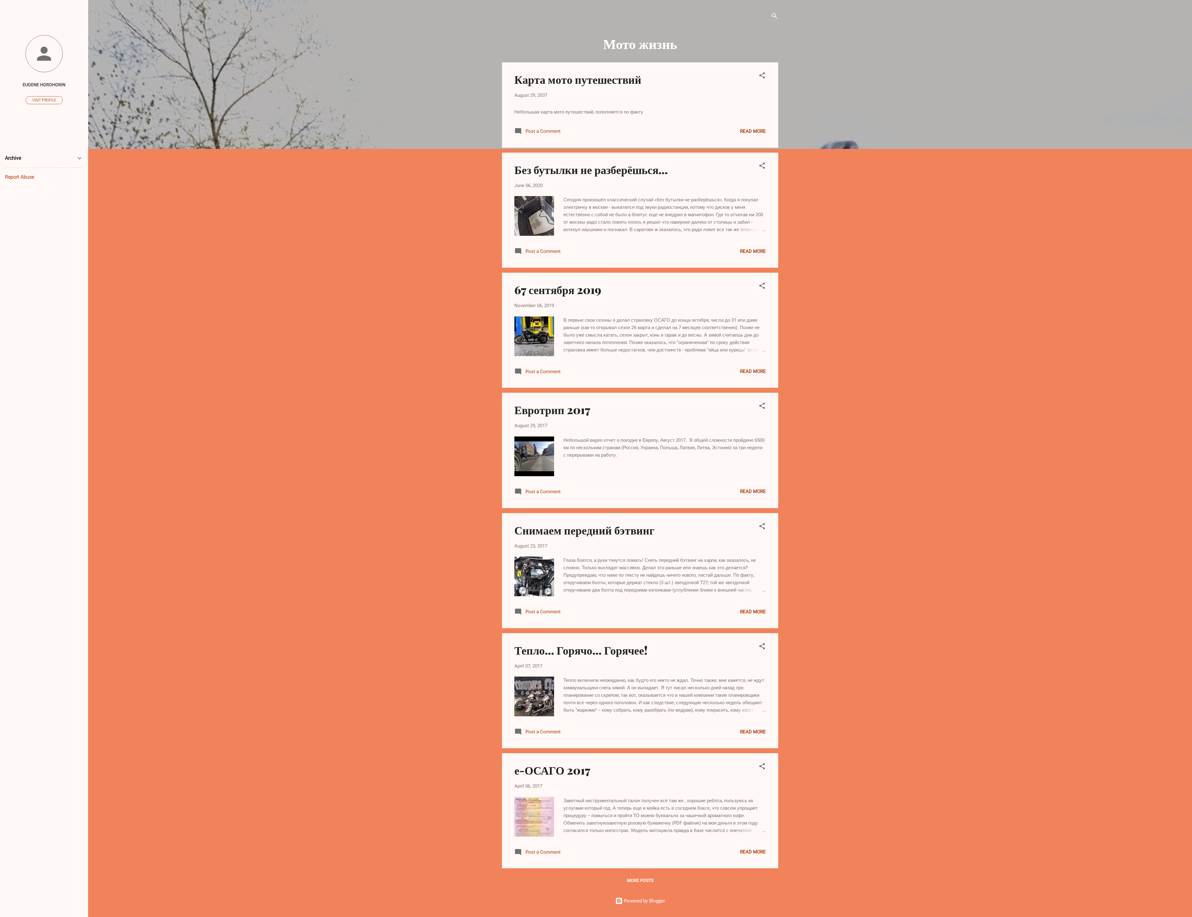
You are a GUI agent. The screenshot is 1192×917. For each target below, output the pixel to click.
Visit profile (44, 100)
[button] (762, 76)
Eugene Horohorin (44, 84)
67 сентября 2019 (557, 289)
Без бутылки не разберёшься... (591, 169)
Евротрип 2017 (552, 409)
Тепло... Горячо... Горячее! (581, 649)
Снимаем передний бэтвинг (584, 529)
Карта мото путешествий (577, 79)
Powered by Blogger (644, 901)
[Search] (774, 16)
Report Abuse (19, 177)
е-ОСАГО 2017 (552, 770)
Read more (753, 131)
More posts (640, 880)
